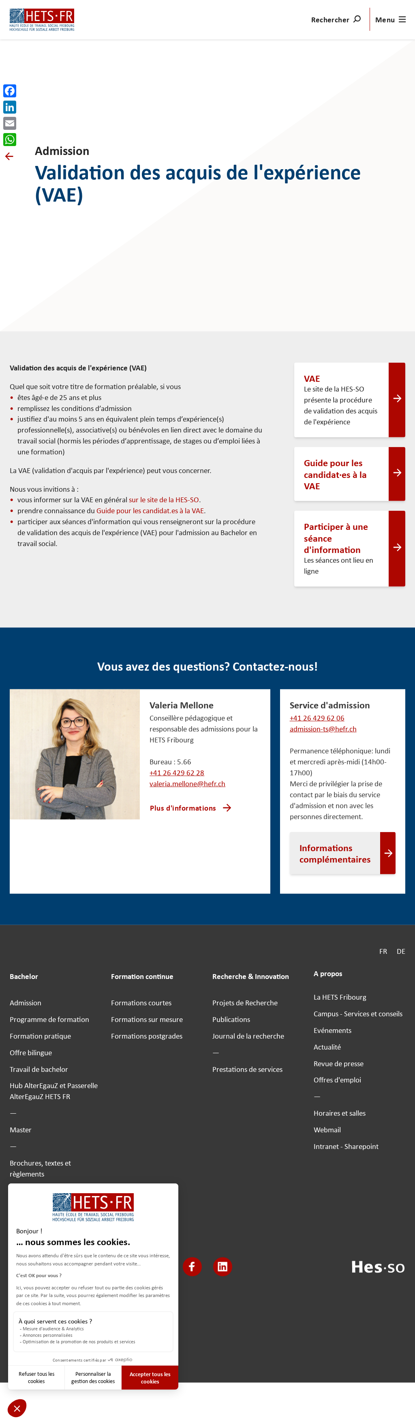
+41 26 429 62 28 (177, 773)
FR (383, 951)
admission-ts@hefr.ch (323, 729)
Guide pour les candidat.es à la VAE (150, 511)
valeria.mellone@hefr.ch (187, 784)
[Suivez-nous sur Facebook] (192, 1266)
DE (401, 951)
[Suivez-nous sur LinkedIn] (222, 1266)
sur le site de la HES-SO (164, 500)
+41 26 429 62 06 (317, 718)
